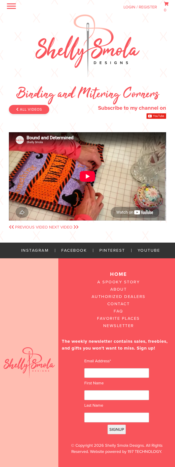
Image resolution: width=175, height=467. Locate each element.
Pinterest (112, 250)
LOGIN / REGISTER (140, 7)
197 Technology (144, 451)
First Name (94, 383)
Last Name (93, 405)
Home (118, 274)
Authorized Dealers (119, 296)
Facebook (74, 250)
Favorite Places (118, 318)
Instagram (35, 250)
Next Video (61, 227)
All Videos (30, 109)
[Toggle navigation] (10, 7)
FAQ (118, 311)
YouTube (149, 250)
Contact (118, 303)
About (118, 289)
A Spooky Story (118, 281)
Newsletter (118, 325)
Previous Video (31, 227)
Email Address (97, 360)
